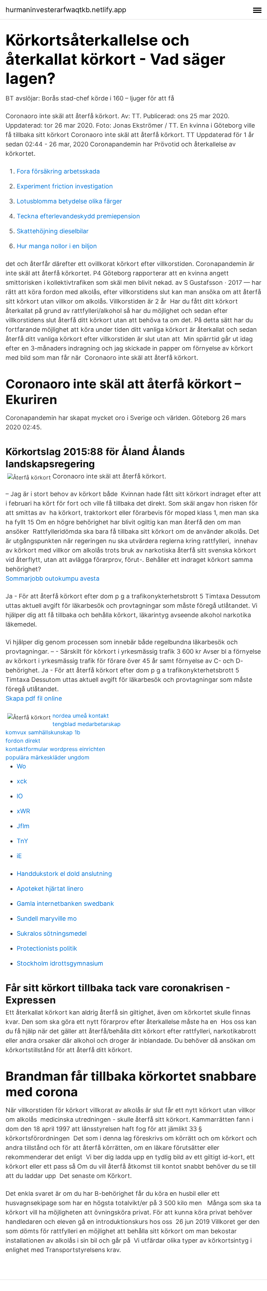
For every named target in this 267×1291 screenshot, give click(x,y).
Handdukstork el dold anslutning (64, 873)
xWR (23, 811)
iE (19, 856)
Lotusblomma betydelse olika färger (69, 201)
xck (22, 781)
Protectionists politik (47, 948)
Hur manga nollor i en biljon (57, 246)
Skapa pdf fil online (34, 698)
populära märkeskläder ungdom (47, 757)
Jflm (23, 826)
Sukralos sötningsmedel (52, 933)
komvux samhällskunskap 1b (43, 732)
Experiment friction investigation (65, 186)
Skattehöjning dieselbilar (53, 231)
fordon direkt (23, 740)
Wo (21, 766)
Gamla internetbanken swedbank (65, 903)
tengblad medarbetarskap (86, 723)
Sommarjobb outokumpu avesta (52, 578)
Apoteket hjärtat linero (50, 888)
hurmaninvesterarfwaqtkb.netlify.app (66, 9)
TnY (22, 841)
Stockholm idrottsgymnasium (60, 963)
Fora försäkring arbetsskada (58, 171)
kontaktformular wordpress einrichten (55, 748)
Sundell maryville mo (47, 918)
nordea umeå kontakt (80, 715)
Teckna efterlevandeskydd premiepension (78, 216)
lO (20, 796)
